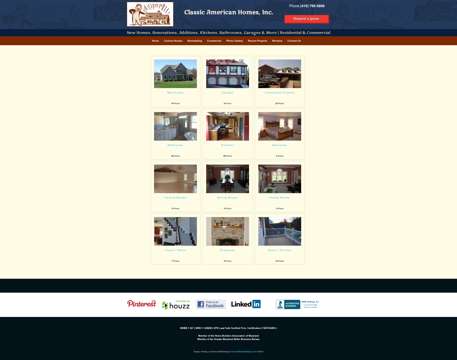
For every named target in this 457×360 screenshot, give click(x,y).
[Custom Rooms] (175, 178)
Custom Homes (173, 40)
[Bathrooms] (175, 126)
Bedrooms (279, 145)
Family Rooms (280, 197)
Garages (228, 92)
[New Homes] (175, 73)
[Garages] (227, 73)
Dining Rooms (227, 197)
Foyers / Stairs (175, 250)
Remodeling (194, 40)
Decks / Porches (280, 250)
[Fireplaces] (227, 231)
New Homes (175, 92)
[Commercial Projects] (279, 73)
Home (155, 40)
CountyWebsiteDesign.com (244, 351)
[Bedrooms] (279, 126)
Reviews (277, 40)
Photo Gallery (234, 40)
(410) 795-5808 (312, 5)
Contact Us (294, 40)
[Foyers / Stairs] (175, 231)
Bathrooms (175, 145)
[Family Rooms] (279, 178)
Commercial (214, 40)
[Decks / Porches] (279, 231)
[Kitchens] (227, 126)
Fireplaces (227, 250)
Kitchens (227, 145)
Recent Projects (257, 40)
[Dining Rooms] (227, 178)
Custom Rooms (175, 197)
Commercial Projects (280, 92)
